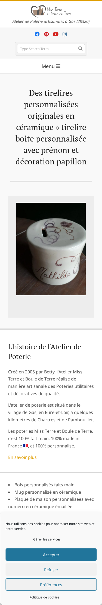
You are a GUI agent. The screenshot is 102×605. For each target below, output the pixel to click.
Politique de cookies (44, 597)
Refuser (51, 569)
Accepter (51, 554)
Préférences (51, 584)
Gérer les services (47, 539)
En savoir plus (22, 457)
